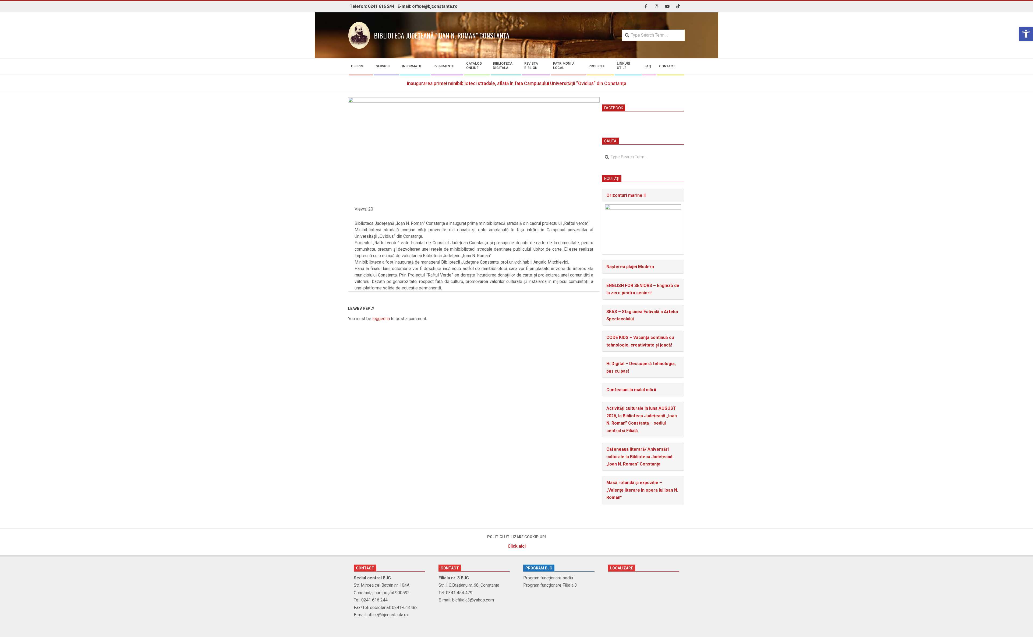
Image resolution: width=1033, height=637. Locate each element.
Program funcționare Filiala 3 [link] (550, 585)
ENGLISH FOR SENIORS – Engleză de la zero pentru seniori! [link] (642, 289)
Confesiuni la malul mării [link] (631, 389)
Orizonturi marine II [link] (626, 195)
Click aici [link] (517, 546)
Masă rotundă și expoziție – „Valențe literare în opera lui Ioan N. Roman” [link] (642, 490)
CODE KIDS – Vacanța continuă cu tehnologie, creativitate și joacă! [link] (640, 341)
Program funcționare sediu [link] (548, 577)
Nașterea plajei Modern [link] (630, 266)
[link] (1026, 34)
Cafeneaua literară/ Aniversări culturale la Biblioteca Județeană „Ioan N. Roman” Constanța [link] (639, 457)
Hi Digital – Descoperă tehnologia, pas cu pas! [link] (641, 367)
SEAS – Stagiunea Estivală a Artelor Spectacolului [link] (642, 315)
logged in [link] (381, 318)
